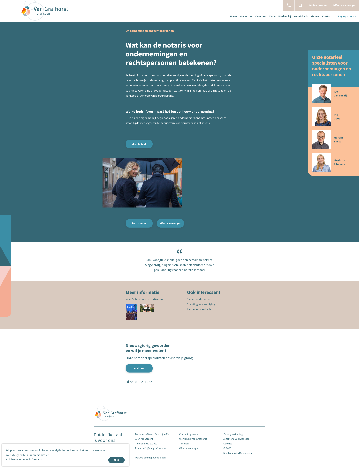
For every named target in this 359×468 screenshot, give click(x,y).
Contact (327, 16)
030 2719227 (144, 382)
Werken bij (284, 16)
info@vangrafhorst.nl (154, 448)
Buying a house (347, 16)
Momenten (246, 16)
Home (233, 16)
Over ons (260, 16)
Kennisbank (301, 16)
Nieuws (315, 16)
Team (272, 16)
